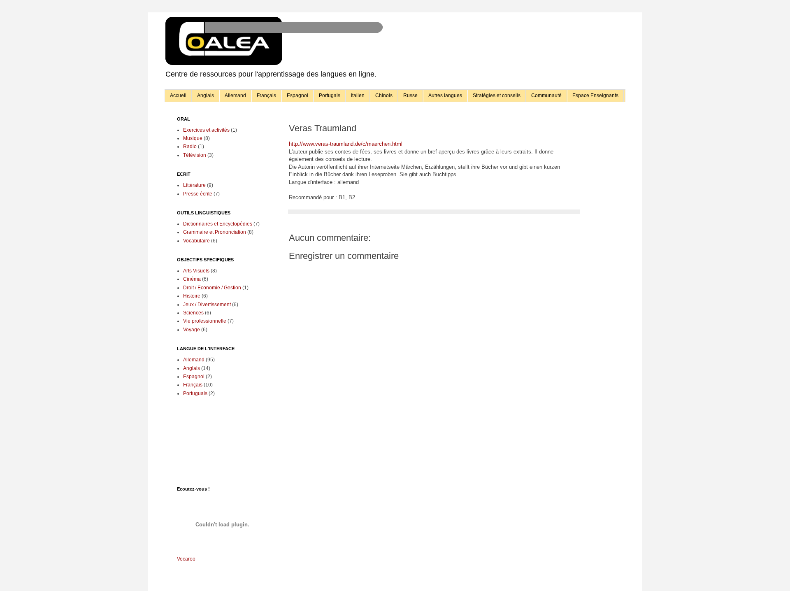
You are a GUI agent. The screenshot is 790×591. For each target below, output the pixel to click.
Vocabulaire (196, 241)
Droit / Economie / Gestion (212, 288)
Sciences (193, 313)
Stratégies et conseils (496, 95)
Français (266, 95)
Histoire (191, 296)
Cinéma (192, 279)
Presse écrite (197, 194)
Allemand (235, 95)
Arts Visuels (196, 271)
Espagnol (297, 95)
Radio (190, 146)
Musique (192, 138)
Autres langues (445, 95)
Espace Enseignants (595, 95)
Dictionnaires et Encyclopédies (217, 224)
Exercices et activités (206, 130)
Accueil (178, 95)
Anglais (205, 95)
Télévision (194, 155)
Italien (358, 95)
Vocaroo (186, 559)
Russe (410, 95)
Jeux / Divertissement (207, 304)
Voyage (191, 330)
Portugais (329, 95)
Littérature (194, 185)
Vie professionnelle (204, 321)
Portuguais (195, 393)
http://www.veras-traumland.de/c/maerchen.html (345, 144)
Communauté (546, 95)
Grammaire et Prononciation (214, 232)
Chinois (384, 95)
